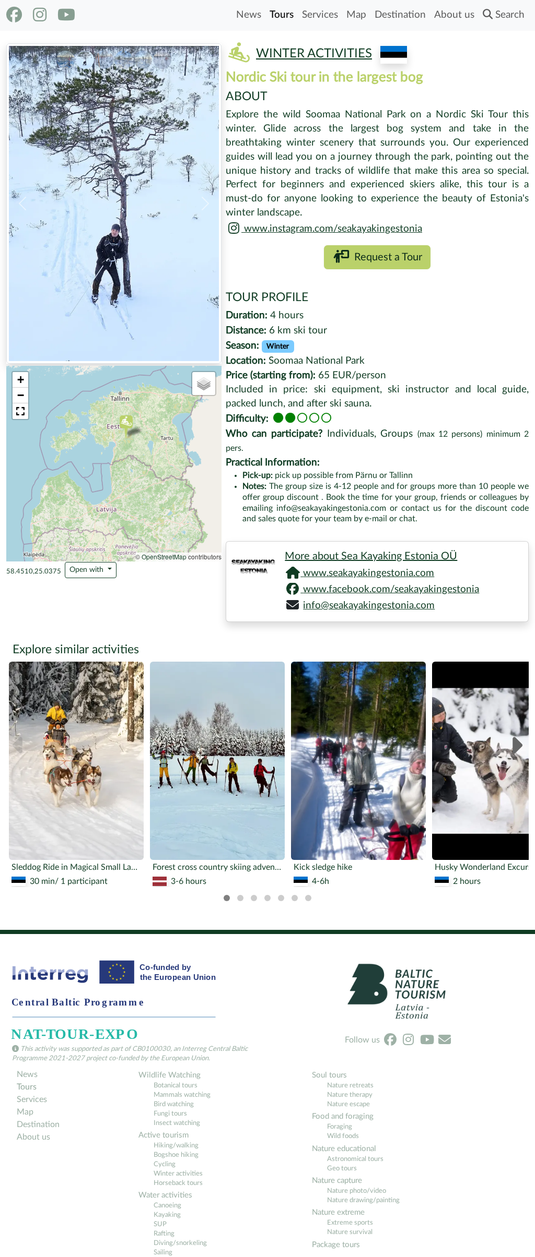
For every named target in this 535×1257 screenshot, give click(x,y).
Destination (400, 15)
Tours (282, 15)
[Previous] (19, 746)
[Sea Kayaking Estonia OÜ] (251, 564)
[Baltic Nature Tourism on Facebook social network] (14, 15)
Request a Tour (385, 257)
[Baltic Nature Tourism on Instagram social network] (39, 15)
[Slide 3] (104, 57)
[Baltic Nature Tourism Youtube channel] (66, 15)
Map (356, 15)
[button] (22, 203)
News (248, 15)
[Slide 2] (85, 57)
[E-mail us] (444, 1040)
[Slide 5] (143, 57)
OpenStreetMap (164, 556)
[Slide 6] (162, 57)
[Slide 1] (65, 57)
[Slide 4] (123, 57)
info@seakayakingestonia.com (369, 605)
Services (320, 15)
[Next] (515, 746)
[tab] (227, 898)
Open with (87, 569)
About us (454, 15)
